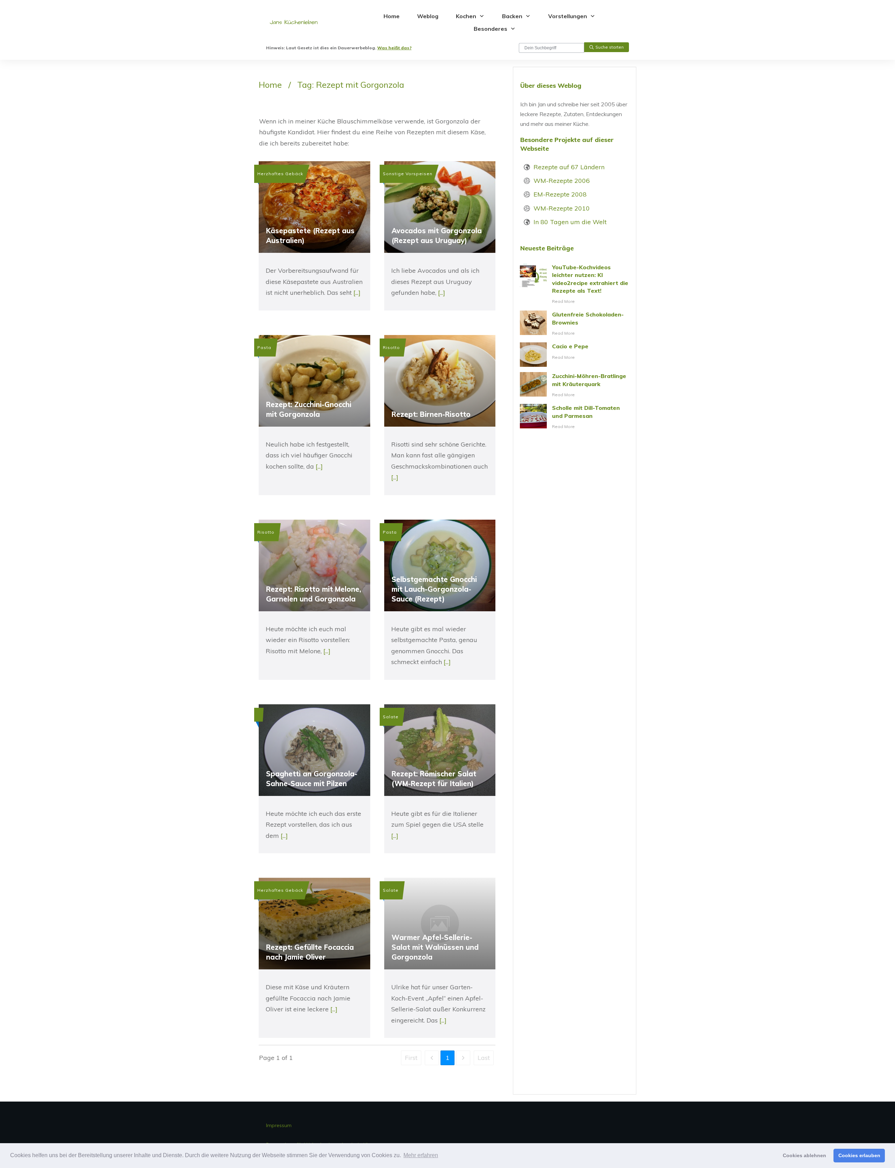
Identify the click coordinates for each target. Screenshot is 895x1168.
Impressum (279, 1125)
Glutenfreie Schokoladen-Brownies (574, 324)
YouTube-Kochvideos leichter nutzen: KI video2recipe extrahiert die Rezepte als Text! (574, 284)
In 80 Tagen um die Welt (570, 222)
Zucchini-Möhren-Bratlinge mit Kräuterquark (574, 385)
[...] (356, 293)
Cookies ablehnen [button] (804, 1155)
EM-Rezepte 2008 (560, 194)
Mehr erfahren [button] (420, 1155)
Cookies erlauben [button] (859, 1155)
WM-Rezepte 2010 (562, 208)
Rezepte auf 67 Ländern (569, 167)
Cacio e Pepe (574, 354)
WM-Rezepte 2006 (562, 181)
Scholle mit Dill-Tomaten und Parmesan (574, 417)
